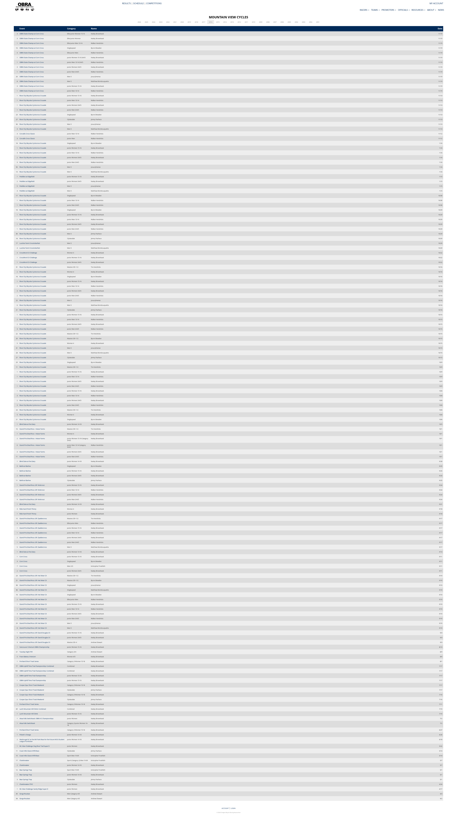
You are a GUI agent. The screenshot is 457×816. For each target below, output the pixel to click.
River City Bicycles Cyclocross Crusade (33, 96)
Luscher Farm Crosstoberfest (30, 243)
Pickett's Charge (25, 735)
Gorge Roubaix (25, 794)
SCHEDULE (138, 3)
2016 (210, 22)
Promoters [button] (388, 10)
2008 (267, 22)
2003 (303, 22)
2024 (153, 22)
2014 (225, 22)
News (441, 10)
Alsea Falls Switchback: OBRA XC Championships (36, 718)
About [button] (431, 10)
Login (233, 808)
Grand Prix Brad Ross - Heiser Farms (32, 429)
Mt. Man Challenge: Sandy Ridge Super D (34, 789)
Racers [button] (364, 10)
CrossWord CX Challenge (28, 253)
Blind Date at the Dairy (27, 424)
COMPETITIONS (154, 3)
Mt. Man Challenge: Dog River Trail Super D (35, 746)
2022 (167, 22)
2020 (182, 22)
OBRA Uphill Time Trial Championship (33, 676)
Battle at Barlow (25, 466)
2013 (232, 22)
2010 (253, 22)
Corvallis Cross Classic (27, 134)
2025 (146, 22)
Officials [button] (403, 10)
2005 (289, 22)
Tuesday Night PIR (26, 652)
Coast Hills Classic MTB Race (29, 751)
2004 (296, 22)
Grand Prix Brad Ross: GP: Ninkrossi (32, 485)
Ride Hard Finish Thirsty (28, 509)
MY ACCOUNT (436, 3)
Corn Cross (23, 557)
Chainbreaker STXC (26, 784)
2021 (175, 22)
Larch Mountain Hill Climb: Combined (33, 709)
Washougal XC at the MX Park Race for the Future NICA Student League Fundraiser (42, 740)
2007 (275, 22)
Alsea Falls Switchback (27, 723)
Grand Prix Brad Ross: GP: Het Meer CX (33, 576)
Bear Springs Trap (26, 770)
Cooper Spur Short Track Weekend (32, 685)
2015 (217, 22)
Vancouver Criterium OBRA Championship (34, 647)
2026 (139, 22)
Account (225, 808)
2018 (196, 22)
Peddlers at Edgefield (27, 176)
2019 (189, 22)
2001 (317, 22)
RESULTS (126, 3)
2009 (260, 22)
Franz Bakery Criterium (28, 657)
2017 (203, 22)
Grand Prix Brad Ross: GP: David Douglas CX (35, 633)
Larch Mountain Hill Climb (29, 714)
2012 (239, 22)
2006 (282, 22)
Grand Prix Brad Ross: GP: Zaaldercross (33, 518)
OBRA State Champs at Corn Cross (32, 34)
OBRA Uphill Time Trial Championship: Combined (37, 666)
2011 (246, 22)
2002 (310, 22)
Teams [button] (374, 10)
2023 (160, 22)
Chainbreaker (24, 760)
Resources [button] (418, 10)
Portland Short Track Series (29, 661)
